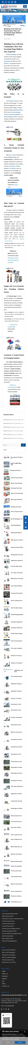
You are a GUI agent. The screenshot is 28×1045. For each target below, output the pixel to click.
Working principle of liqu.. (8, 959)
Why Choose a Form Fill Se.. (9, 962)
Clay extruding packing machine (10, 913)
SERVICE (4, 978)
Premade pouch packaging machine (11, 928)
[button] (14, 450)
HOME (3, 971)
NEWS (5, 450)
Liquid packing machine (8, 926)
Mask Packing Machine (7, 936)
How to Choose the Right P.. (9, 950)
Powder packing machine (8, 921)
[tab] (14, 450)
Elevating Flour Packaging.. (9, 954)
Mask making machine (7, 938)
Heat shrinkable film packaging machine (12, 933)
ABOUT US (5, 973)
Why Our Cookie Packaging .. (9, 957)
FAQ (3, 981)
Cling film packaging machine (9, 931)
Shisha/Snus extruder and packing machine (12, 918)
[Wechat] (25, 527)
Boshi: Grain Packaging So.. (9, 952)
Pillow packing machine (8, 916)
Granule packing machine (8, 923)
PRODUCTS (5, 976)
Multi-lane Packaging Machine (9, 941)
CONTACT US (5, 986)
